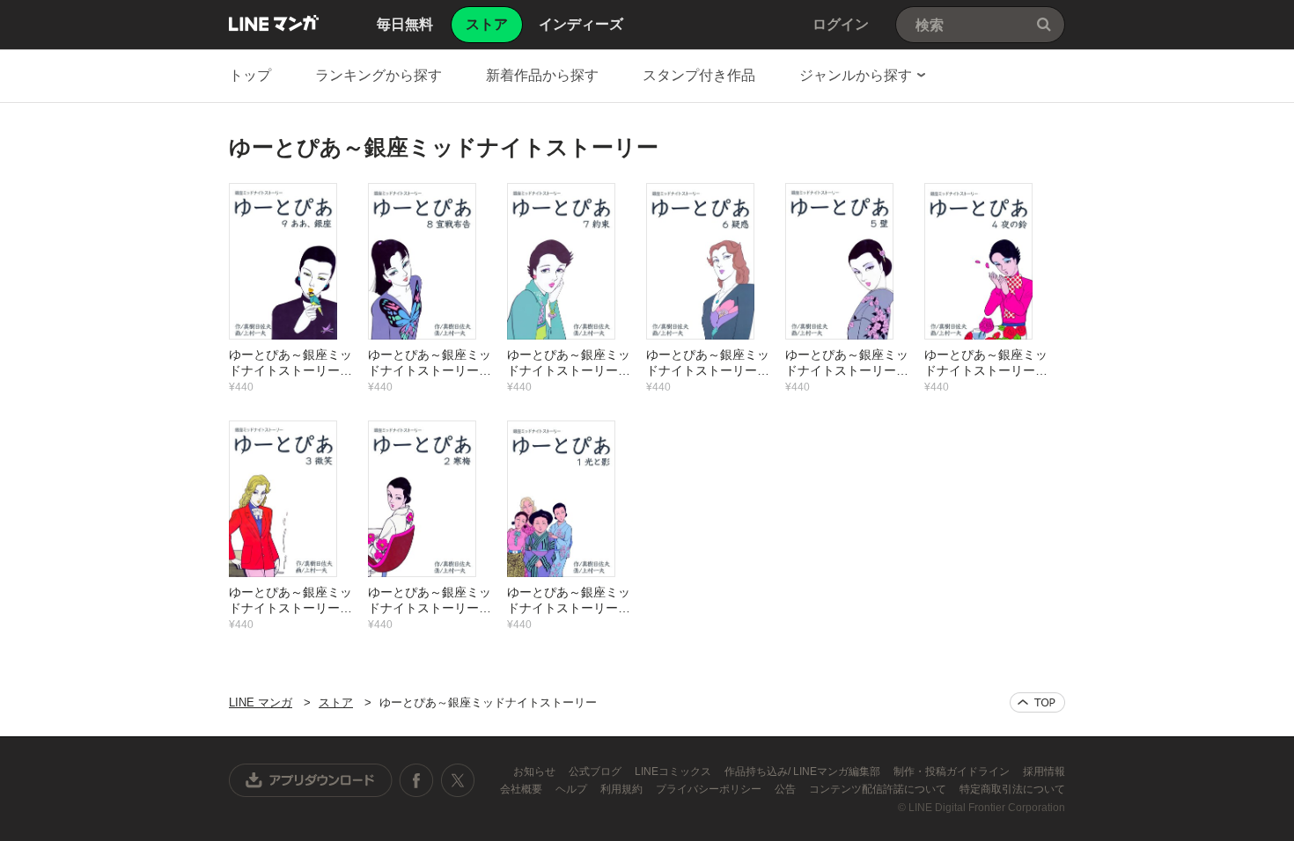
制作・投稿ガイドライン (952, 771)
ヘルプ (572, 789)
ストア (336, 702)
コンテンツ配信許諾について (879, 789)
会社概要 (522, 789)
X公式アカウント (457, 780)
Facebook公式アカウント (416, 780)
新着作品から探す (542, 75)
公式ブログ (596, 771)
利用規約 (622, 789)
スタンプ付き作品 (699, 75)
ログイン (840, 24)
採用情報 (1044, 771)
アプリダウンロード (311, 780)
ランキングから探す (378, 75)
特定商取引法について (1012, 789)
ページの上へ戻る (1037, 702)
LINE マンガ (274, 23)
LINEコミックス (674, 771)
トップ (250, 75)
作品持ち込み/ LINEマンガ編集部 (803, 771)
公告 (786, 789)
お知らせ (535, 771)
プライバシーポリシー (710, 789)
